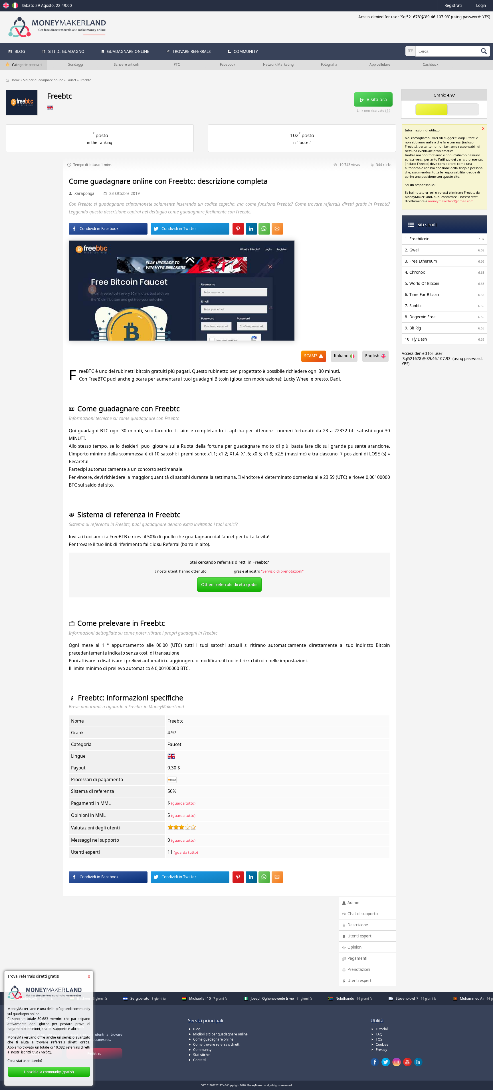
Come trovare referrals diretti (216, 1044)
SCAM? (310, 355)
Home (16, 80)
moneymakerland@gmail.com (451, 201)
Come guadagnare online (213, 1039)
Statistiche (201, 1054)
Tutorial (382, 1029)
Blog (196, 1029)
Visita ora (377, 99)
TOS (379, 1039)
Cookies (382, 1044)
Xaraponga (84, 193)
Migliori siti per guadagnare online (220, 1034)
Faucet (71, 80)
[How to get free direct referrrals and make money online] (7, 7)
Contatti (199, 1059)
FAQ (379, 1034)
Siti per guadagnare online (43, 80)
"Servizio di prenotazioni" (282, 571)
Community (202, 1049)
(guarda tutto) (183, 803)
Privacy (381, 1049)
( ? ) (387, 110)
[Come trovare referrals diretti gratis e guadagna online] (15, 7)
